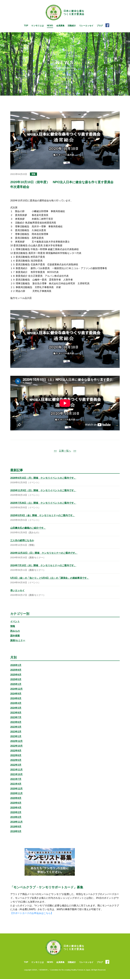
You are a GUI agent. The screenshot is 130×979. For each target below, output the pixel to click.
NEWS (50, 26)
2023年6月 (15, 722)
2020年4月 (15, 807)
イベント (15, 621)
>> (74, 450)
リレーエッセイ (86, 26)
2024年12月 (16, 688)
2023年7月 (15, 717)
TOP (26, 26)
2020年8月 (15, 798)
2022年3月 (15, 764)
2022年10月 (16, 745)
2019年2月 (15, 817)
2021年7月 (15, 779)
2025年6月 (15, 674)
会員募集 (60, 26)
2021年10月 (16, 774)
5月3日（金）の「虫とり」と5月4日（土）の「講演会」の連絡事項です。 (49, 577)
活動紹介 (72, 26)
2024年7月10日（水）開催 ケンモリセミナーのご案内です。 (43, 565)
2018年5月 (15, 831)
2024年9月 (15, 693)
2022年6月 (15, 755)
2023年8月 (15, 712)
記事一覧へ (65, 450)
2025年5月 (15, 679)
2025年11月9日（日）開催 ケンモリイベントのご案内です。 (43, 490)
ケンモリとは (37, 26)
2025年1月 (15, 684)
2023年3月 (15, 726)
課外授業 (15, 635)
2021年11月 (16, 769)
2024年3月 (15, 707)
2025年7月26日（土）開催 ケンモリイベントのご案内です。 (43, 502)
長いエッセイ (17, 590)
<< (55, 450)
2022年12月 (16, 741)
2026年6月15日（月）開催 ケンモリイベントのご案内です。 (43, 477)
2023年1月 (15, 736)
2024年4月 (15, 703)
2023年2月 (15, 731)
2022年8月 (15, 750)
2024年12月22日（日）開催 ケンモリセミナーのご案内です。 (44, 552)
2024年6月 (15, 698)
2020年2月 (15, 812)
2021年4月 (15, 783)
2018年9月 (15, 826)
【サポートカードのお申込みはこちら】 (31, 913)
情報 (12, 626)
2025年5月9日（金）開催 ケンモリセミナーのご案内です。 (42, 515)
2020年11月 (16, 793)
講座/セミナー (17, 640)
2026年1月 (15, 665)
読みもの (15, 631)
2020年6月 (15, 802)
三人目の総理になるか (22, 540)
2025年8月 (15, 669)
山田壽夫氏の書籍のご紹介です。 (28, 527)
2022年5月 (15, 760)
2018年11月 (16, 821)
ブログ (100, 26)
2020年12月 (16, 788)
